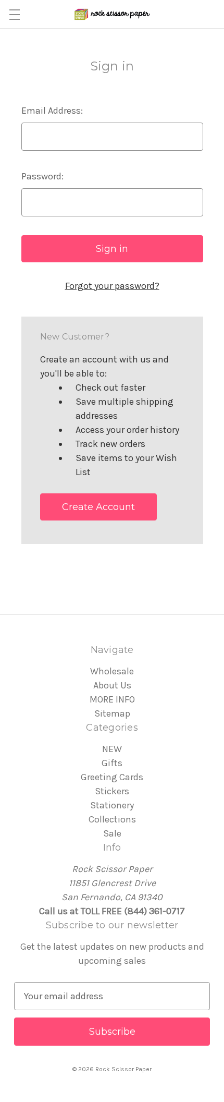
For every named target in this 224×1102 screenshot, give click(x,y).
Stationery (112, 805)
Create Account (98, 507)
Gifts (112, 763)
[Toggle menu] (14, 14)
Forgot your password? (112, 286)
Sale (112, 833)
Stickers (112, 791)
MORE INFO (112, 699)
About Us (112, 685)
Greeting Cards (112, 777)
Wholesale (112, 671)
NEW (112, 749)
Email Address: (52, 110)
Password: (42, 176)
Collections (112, 819)
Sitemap (112, 713)
